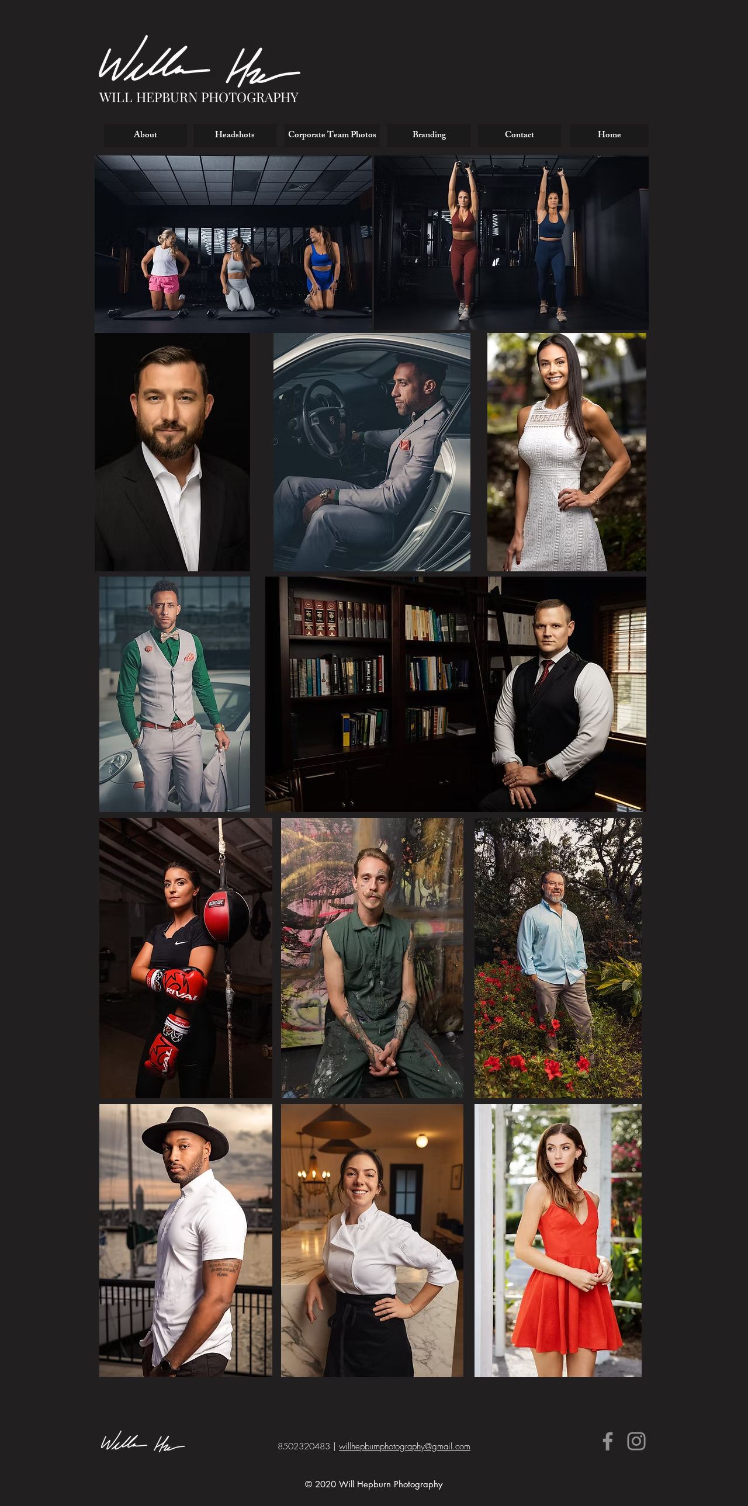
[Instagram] (636, 1441)
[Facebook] (607, 1441)
